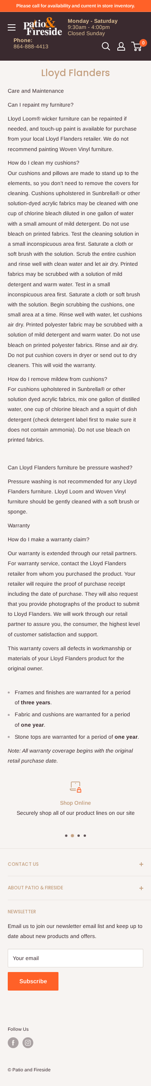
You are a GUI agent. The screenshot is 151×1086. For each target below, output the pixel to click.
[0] (137, 46)
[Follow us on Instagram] (27, 1042)
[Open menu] (11, 27)
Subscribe (33, 981)
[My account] (121, 46)
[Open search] (106, 46)
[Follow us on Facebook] (13, 1042)
